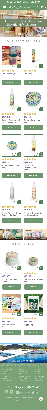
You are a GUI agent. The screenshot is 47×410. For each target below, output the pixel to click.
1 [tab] (20, 34)
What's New (23, 378)
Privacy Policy (6, 376)
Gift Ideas (22, 374)
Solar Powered (40, 374)
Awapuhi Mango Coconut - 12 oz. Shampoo (30, 167)
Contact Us (39, 381)
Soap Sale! (6, 77)
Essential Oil (23, 381)
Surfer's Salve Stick (32, 77)
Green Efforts (40, 376)
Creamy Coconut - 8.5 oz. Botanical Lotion (11, 121)
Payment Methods (8, 378)
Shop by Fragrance (25, 376)
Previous (4, 23)
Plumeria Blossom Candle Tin (9, 280)
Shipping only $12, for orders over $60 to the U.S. (23, 2)
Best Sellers (23, 372)
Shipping (4, 372)
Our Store (38, 378)
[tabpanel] (23, 23)
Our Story (38, 372)
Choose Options (11, 82)
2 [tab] (23, 34)
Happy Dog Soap (31, 325)
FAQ (3, 374)
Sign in (38, 392)
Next (43, 23)
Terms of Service (7, 381)
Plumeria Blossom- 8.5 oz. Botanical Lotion (33, 214)
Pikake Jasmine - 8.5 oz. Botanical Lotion (11, 214)
